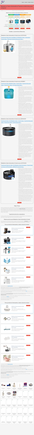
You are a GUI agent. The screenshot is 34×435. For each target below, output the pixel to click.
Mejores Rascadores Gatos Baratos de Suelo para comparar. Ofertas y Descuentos (20, 389)
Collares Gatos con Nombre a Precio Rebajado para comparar (30, 397)
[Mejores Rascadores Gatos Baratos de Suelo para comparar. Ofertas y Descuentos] (20, 385)
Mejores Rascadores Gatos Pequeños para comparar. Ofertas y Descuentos (14, 389)
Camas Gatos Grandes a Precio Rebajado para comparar (3, 413)
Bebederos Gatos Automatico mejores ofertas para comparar (3, 405)
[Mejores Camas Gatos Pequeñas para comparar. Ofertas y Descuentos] (31, 385)
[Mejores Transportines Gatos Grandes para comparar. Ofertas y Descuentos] (9, 401)
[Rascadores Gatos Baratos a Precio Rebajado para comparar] (20, 418)
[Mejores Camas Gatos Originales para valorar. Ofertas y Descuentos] (20, 410)
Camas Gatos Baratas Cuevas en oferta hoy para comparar (9, 413)
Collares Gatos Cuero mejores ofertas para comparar (3, 388)
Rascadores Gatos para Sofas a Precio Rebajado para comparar (31, 405)
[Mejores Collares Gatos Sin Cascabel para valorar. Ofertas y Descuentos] (14, 393)
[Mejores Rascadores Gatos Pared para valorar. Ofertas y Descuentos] (25, 410)
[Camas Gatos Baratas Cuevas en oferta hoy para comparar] (9, 410)
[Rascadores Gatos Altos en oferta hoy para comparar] (20, 393)
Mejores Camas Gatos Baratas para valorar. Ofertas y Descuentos (20, 405)
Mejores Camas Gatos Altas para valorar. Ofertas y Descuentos (25, 397)
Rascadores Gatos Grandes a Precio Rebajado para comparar (30, 414)
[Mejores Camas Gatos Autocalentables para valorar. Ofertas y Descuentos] (25, 401)
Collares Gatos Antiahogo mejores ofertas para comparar (25, 388)
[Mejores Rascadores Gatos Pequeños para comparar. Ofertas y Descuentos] (14, 385)
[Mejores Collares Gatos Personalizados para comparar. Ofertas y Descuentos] (14, 410)
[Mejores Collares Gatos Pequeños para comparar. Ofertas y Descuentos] (14, 401)
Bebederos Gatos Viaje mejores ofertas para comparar (9, 388)
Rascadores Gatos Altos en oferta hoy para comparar (20, 397)
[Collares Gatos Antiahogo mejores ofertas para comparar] (25, 385)
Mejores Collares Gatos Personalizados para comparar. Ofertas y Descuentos (14, 414)
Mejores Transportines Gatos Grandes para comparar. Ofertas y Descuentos (9, 405)
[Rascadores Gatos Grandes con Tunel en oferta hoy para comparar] (3, 393)
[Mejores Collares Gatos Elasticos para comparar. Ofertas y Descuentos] (25, 418)
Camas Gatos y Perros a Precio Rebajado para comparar (9, 397)
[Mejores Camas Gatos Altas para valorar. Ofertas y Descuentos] (25, 393)
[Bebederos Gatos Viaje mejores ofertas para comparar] (9, 385)
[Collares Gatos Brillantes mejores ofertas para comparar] (3, 418)
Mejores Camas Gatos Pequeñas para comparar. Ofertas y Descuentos (31, 389)
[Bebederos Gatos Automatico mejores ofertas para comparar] (3, 401)
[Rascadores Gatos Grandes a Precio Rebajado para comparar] (31, 410)
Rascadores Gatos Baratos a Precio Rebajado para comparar (19, 422)
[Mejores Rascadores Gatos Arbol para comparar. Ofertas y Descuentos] (31, 418)
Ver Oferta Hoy (11, 28)
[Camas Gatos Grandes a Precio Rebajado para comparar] (3, 410)
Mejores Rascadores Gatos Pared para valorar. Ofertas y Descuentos (25, 414)
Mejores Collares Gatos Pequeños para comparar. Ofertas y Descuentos (14, 405)
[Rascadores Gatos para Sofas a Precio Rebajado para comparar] (31, 401)
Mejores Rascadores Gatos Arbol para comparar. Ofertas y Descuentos (31, 422)
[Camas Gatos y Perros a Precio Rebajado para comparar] (9, 393)
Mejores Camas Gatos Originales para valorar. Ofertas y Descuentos (20, 413)
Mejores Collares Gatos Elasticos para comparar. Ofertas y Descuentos (25, 422)
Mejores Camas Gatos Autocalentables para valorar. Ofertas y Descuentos (25, 405)
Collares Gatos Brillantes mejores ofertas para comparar (3, 422)
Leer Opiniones (28, 227)
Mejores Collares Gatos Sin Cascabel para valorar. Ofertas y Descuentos (14, 397)
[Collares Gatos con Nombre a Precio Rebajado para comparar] (31, 393)
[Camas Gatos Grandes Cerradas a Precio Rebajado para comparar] (14, 418)
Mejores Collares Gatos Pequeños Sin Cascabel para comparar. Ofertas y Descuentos (9, 422)
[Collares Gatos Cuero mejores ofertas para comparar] (3, 385)
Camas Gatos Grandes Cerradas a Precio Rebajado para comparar (14, 422)
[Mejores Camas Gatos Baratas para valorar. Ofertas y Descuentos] (20, 401)
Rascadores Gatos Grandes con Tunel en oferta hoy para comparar (3, 397)
